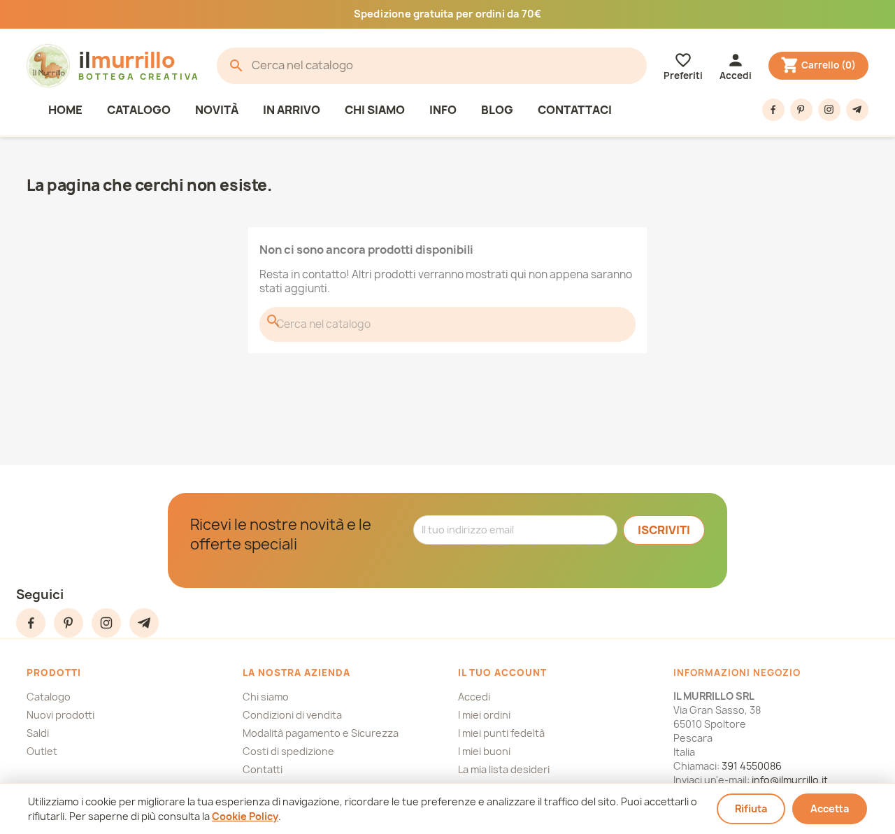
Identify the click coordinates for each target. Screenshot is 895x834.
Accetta (829, 808)
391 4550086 (752, 765)
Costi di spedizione (288, 751)
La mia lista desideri (504, 769)
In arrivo (291, 109)
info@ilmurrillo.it (790, 779)
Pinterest (801, 110)
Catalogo (139, 109)
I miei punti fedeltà (501, 733)
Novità (216, 109)
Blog (497, 109)
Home (65, 109)
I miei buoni (484, 751)
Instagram (829, 110)
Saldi (38, 733)
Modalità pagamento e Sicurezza (321, 733)
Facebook (773, 110)
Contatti (262, 769)
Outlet (42, 751)
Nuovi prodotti (60, 714)
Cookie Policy (245, 816)
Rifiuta (751, 808)
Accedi (474, 696)
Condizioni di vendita (292, 714)
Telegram (857, 110)
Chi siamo (375, 109)
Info (443, 109)
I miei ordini (484, 714)
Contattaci (575, 109)
